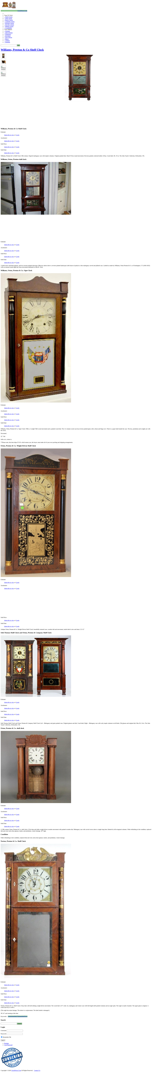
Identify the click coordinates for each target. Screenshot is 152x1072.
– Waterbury (7, 34)
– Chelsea (7, 40)
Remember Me (6, 1037)
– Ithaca (6, 39)
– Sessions (7, 42)
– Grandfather (8, 28)
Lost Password (8, 1045)
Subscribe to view (9, 135)
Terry (25, 1016)
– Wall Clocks (8, 18)
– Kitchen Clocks (9, 23)
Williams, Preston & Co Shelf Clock (22, 49)
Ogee (12, 1016)
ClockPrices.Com (22, 10)
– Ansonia (7, 31)
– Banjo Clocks (8, 20)
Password (3, 1034)
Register (6, 1043)
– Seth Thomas (8, 32)
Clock (9, 1016)
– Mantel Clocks (8, 26)
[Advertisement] (53, 114)
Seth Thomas (18, 1016)
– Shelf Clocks (8, 17)
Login (17, 135)
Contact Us (37, 1070)
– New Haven (8, 37)
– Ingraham (7, 36)
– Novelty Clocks (9, 25)
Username (3, 1030)
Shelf (23, 1016)
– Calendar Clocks (9, 21)
